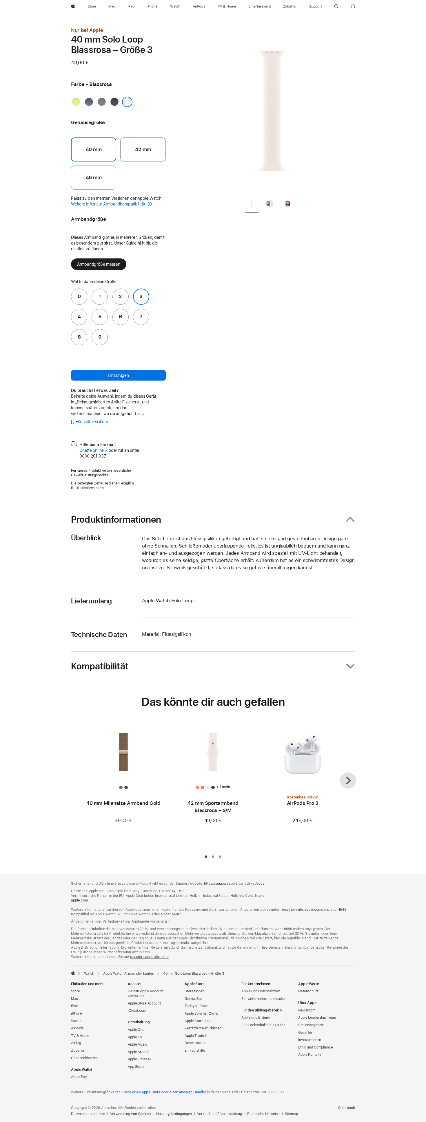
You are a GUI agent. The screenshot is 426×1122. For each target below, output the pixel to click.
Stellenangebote (311, 1025)
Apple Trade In (196, 1036)
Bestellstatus (195, 1043)
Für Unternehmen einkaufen (263, 999)
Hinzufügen (118, 375)
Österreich (346, 1108)
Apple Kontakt (309, 1055)
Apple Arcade (139, 1052)
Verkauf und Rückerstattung (219, 1114)
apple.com (79, 900)
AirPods (77, 1028)
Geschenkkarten (84, 1058)
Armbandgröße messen (98, 264)
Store (75, 991)
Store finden (194, 991)
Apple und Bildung (255, 1018)
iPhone (76, 1013)
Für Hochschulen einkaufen (263, 1025)
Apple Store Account (144, 1003)
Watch (89, 974)
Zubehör (78, 1050)
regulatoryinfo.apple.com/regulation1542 (313, 910)
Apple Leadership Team (317, 1018)
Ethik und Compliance (315, 1047)
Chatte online (93, 450)
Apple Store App (197, 1021)
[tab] (251, 204)
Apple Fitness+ (139, 1059)
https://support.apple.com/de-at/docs (234, 884)
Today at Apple (196, 1006)
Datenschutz (308, 991)
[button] (336, 6)
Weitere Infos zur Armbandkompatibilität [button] (108, 204)
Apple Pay (79, 1077)
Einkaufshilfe (195, 1050)
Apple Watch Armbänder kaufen (128, 974)
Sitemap (291, 1114)
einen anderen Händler (188, 1092)
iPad (74, 1006)
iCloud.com (137, 1011)
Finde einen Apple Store (141, 1092)
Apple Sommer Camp (201, 1013)
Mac (74, 999)
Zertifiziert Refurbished (203, 1028)
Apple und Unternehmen (260, 991)
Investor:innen (309, 1040)
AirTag (76, 1043)
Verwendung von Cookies (130, 1114)
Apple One (136, 1030)
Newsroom (306, 1010)
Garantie (305, 1033)
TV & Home (80, 1036)
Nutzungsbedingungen (174, 1114)
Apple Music (137, 1044)
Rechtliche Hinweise (263, 1114)
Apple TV (135, 1037)
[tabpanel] (272, 110)
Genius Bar (193, 999)
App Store (136, 1067)
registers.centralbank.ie (149, 957)
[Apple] (73, 973)
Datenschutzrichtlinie (88, 1114)
